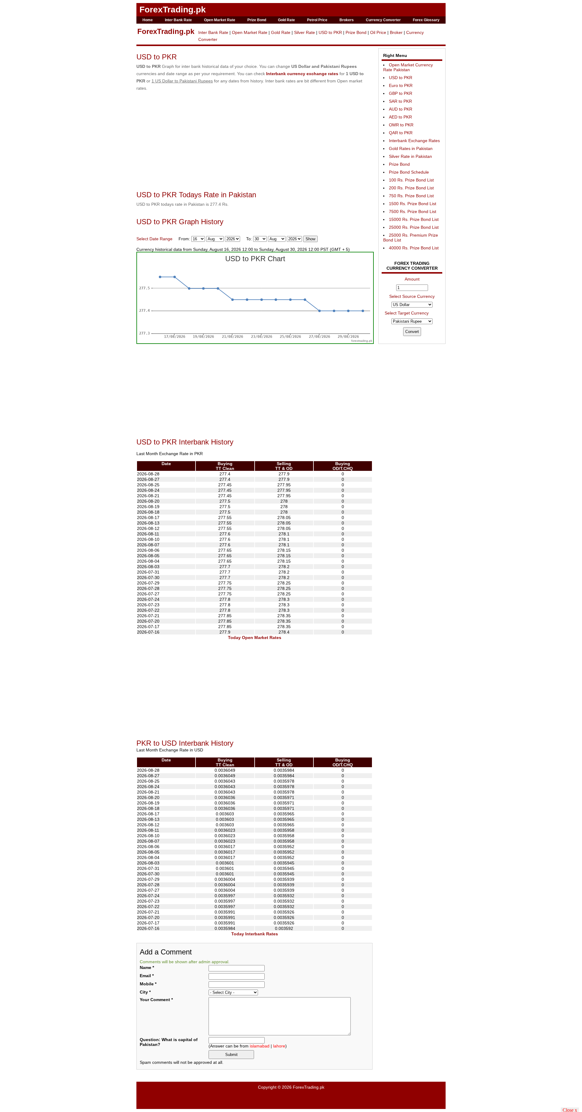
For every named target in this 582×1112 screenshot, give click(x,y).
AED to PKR (400, 117)
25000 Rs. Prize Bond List (414, 227)
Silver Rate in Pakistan (410, 156)
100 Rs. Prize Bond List (411, 180)
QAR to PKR (401, 132)
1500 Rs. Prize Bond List (412, 203)
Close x (570, 1109)
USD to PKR (330, 32)
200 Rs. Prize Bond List (411, 187)
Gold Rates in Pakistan (411, 148)
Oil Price (378, 32)
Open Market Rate (219, 20)
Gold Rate (286, 20)
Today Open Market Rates (254, 637)
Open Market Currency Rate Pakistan (408, 67)
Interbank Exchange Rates (414, 140)
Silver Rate (304, 32)
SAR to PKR (400, 101)
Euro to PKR (401, 85)
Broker (396, 32)
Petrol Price (317, 20)
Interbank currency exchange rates (302, 73)
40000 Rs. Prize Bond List (414, 247)
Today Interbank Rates (254, 933)
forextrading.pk (361, 340)
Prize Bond (256, 20)
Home (147, 20)
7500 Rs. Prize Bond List (412, 211)
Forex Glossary (426, 20)
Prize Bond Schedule (409, 172)
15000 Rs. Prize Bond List (414, 219)
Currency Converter (383, 20)
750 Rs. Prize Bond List (411, 195)
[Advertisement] (255, 143)
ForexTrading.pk (172, 9)
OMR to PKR (401, 124)
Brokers (347, 20)
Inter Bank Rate (178, 20)
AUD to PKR (400, 109)
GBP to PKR (400, 93)
